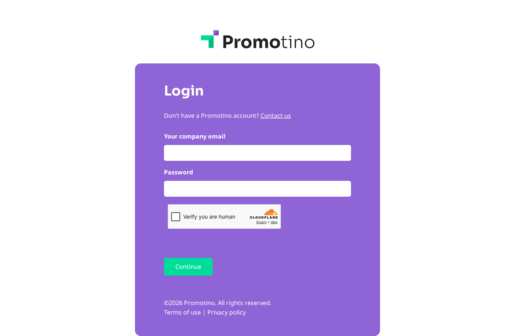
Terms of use (182, 312)
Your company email (194, 136)
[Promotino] (257, 39)
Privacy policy (226, 312)
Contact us (276, 115)
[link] (257, 39)
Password (178, 172)
